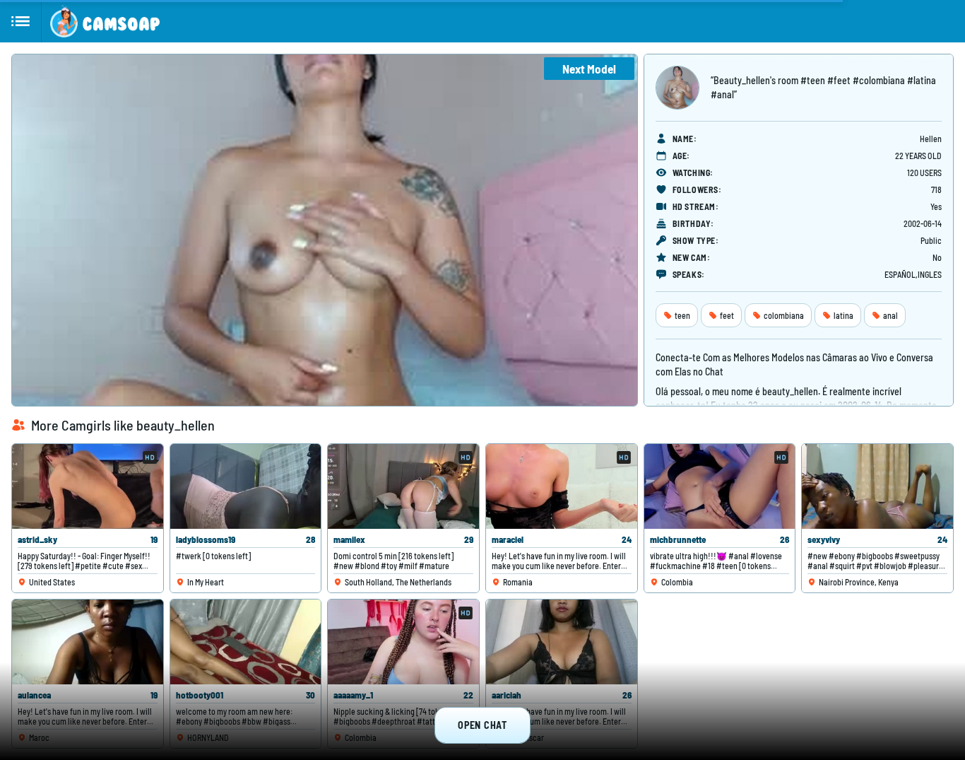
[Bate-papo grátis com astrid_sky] (87, 486)
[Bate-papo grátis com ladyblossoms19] (245, 486)
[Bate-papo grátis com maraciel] (561, 486)
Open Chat (482, 725)
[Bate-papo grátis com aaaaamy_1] (403, 642)
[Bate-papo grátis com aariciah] (561, 642)
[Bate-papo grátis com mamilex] (403, 486)
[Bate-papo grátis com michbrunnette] (719, 486)
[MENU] (21, 21)
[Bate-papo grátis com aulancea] (87, 642)
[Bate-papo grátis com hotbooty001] (245, 642)
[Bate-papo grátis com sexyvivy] (877, 486)
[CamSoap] (105, 21)
